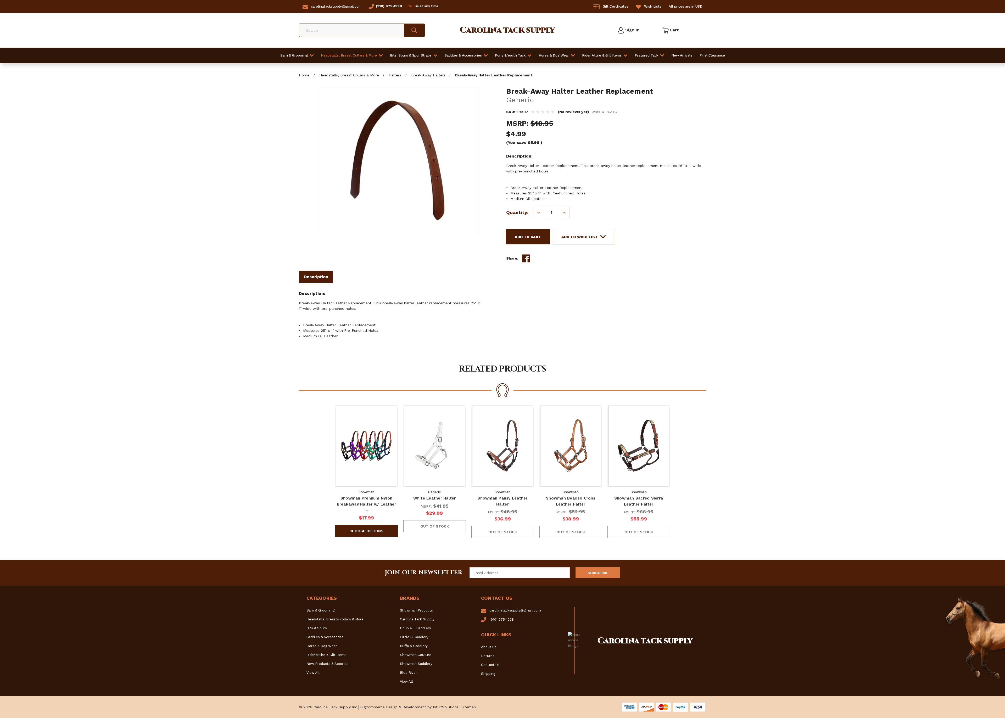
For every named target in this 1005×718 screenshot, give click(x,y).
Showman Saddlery (416, 664)
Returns (487, 656)
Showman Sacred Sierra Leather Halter (638, 501)
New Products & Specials (327, 664)
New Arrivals (681, 55)
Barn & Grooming (294, 55)
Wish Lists (652, 6)
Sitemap (468, 707)
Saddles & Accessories (463, 55)
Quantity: (517, 212)
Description (316, 276)
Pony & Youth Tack (510, 55)
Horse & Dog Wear (554, 55)
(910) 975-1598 (389, 6)
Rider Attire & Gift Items (602, 55)
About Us (488, 647)
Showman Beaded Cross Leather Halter (570, 501)
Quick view (366, 446)
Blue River (408, 673)
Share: (512, 258)
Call (410, 6)
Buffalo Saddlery (414, 646)
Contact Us (490, 665)
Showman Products (416, 610)
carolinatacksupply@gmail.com (336, 6)
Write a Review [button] (604, 112)
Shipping (488, 674)
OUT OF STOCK (434, 526)
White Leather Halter (434, 498)
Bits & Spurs (316, 628)
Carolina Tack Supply (417, 619)
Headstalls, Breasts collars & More (335, 619)
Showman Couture (415, 655)
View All (313, 673)
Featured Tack (646, 55)
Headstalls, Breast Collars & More (349, 55)
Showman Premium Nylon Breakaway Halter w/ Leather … (366, 504)
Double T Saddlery (415, 628)
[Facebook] (526, 258)
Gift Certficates (615, 6)
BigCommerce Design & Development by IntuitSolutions (409, 707)
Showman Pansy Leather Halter (502, 501)
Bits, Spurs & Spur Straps (411, 55)
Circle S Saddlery (414, 637)
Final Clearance (712, 55)
